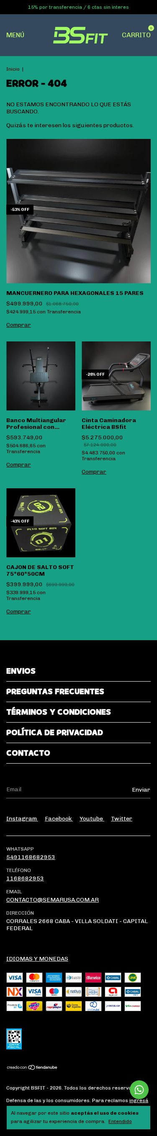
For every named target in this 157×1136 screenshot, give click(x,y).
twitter (121, 818)
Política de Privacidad (54, 733)
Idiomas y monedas (37, 958)
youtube (92, 818)
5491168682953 (30, 857)
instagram (22, 818)
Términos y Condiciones (58, 712)
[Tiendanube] (32, 1068)
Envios (21, 671)
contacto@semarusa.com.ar (52, 899)
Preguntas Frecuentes (55, 691)
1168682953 (25, 878)
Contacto (28, 753)
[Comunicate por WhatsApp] (139, 1089)
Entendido (120, 1121)
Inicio (13, 69)
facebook (59, 818)
